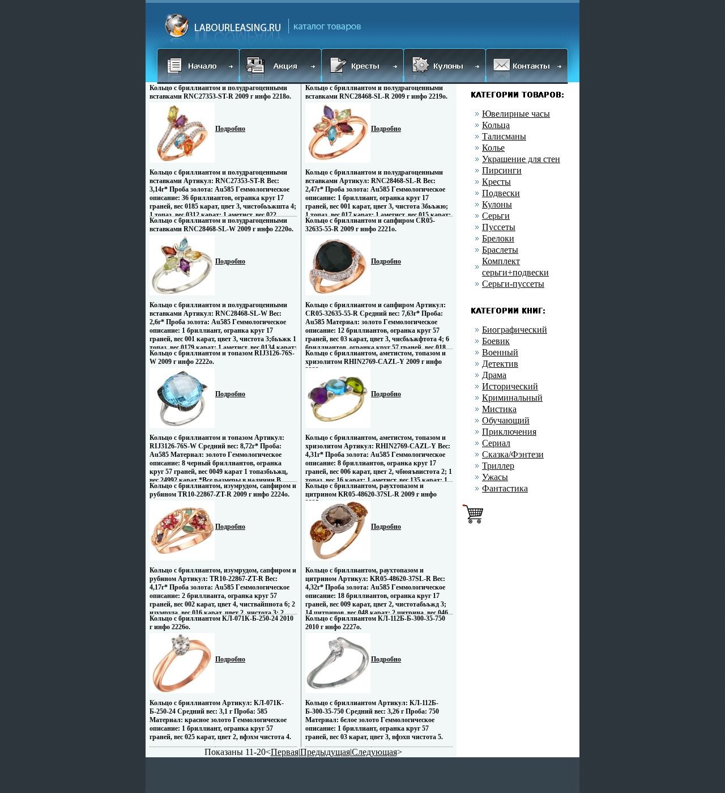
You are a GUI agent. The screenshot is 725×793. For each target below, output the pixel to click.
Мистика (499, 409)
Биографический (514, 329)
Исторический (510, 386)
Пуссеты (498, 227)
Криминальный (512, 397)
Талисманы (504, 136)
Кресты (496, 181)
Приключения (509, 431)
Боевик (496, 341)
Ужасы (495, 477)
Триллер (498, 465)
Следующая (374, 752)
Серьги (496, 215)
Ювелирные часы (516, 113)
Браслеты (500, 250)
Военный (500, 352)
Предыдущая (325, 752)
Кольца (496, 125)
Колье (493, 147)
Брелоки (498, 238)
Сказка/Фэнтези (513, 454)
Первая (284, 752)
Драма (494, 375)
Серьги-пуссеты (513, 284)
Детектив (500, 363)
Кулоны (497, 204)
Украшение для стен (521, 159)
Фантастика (505, 488)
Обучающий (506, 420)
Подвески (501, 193)
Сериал (496, 443)
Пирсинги (502, 170)
